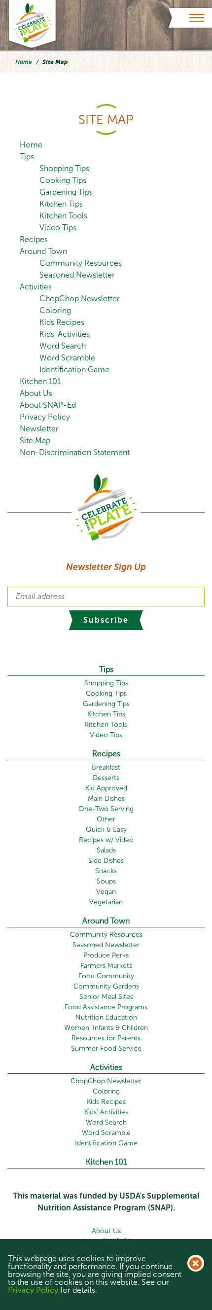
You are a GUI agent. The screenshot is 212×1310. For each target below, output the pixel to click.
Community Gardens (106, 986)
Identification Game (74, 369)
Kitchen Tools (63, 215)
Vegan (106, 891)
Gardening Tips (66, 192)
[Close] (195, 1263)
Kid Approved (106, 788)
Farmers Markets (106, 965)
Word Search (62, 346)
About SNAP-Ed (48, 405)
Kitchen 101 (40, 381)
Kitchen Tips (61, 204)
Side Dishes (106, 860)
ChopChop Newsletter (79, 298)
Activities (36, 286)
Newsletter (39, 428)
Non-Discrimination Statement (75, 452)
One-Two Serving (106, 809)
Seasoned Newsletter (77, 275)
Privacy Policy (45, 417)
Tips (27, 156)
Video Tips (57, 227)
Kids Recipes (61, 322)
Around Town (43, 251)
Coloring (55, 310)
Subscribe (106, 620)
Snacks (106, 871)
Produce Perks (106, 955)
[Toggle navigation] (196, 18)
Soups (106, 881)
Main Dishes (106, 798)
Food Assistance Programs (106, 1007)
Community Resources (80, 263)
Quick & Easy (106, 829)
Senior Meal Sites (106, 996)
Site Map (35, 440)
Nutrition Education (106, 1017)
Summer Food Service (106, 1048)
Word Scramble (67, 357)
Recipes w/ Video (106, 840)
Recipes (34, 239)
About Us (36, 393)
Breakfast (106, 767)
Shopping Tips (64, 168)
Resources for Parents (106, 1038)
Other (106, 819)
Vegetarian (106, 902)
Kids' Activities (64, 334)
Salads (106, 850)
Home (23, 62)
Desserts (106, 778)
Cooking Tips (62, 180)
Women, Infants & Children (106, 1028)
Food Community (106, 976)
